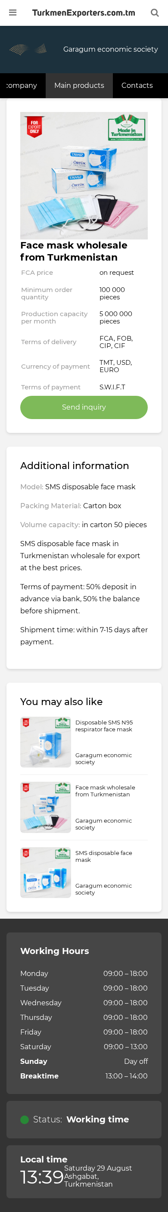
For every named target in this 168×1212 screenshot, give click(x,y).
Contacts (137, 85)
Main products (79, 85)
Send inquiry (84, 407)
